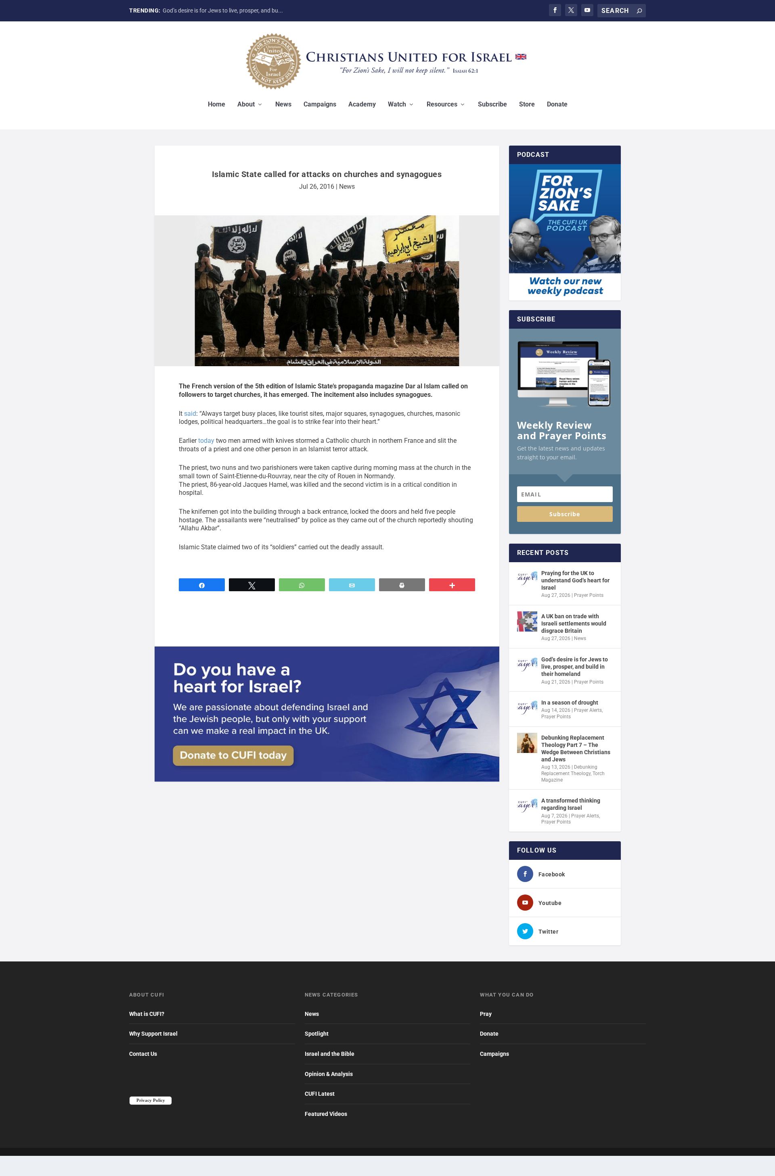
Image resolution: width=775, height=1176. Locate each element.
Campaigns (320, 104)
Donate (557, 104)
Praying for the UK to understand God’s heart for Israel (575, 580)
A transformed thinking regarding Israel (570, 804)
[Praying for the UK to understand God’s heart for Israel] (527, 578)
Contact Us (143, 1054)
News (283, 104)
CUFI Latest (320, 1094)
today (206, 440)
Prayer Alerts (588, 710)
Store (527, 104)
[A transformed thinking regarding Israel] (527, 806)
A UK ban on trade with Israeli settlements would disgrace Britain (573, 623)
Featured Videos (326, 1114)
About (246, 104)
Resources (442, 104)
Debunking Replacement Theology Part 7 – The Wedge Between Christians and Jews (575, 748)
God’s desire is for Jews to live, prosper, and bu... (223, 10)
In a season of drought (569, 702)
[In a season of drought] (527, 708)
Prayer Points (588, 595)
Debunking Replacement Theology (569, 770)
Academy (362, 104)
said (190, 413)
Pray (486, 1014)
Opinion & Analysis (329, 1074)
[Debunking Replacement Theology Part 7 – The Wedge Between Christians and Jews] (527, 743)
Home (216, 104)
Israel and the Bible (329, 1054)
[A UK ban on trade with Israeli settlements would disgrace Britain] (527, 621)
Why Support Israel (153, 1033)
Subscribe (492, 104)
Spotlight (317, 1033)
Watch (397, 104)
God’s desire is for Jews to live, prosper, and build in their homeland (574, 666)
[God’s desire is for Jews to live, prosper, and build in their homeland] (527, 665)
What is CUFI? (146, 1014)
